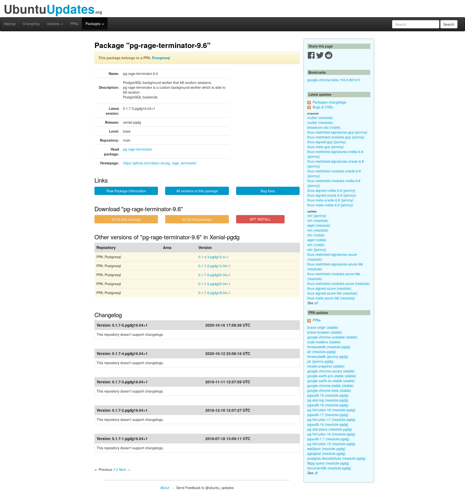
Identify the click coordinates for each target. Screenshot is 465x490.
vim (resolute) (317, 220)
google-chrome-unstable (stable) (332, 337)
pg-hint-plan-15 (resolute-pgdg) (331, 443)
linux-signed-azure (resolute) (329, 288)
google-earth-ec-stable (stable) (331, 380)
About (164, 487)
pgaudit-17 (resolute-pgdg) (328, 414)
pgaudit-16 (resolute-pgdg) (328, 424)
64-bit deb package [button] (197, 219)
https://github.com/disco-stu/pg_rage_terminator (160, 163)
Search (448, 24)
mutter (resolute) (320, 117)
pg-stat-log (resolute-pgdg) (328, 400)
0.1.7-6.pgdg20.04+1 (214, 274)
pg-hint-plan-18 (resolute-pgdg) (331, 409)
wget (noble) (316, 239)
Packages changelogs (329, 102)
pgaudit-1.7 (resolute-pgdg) (328, 438)
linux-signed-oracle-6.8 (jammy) (331, 195)
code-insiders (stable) (324, 341)
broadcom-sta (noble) (324, 127)
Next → (124, 469)
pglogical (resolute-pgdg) (326, 453)
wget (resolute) (318, 225)
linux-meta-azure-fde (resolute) (331, 298)
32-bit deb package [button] (126, 219)
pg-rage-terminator (137, 149)
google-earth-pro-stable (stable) (331, 375)
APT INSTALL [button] (260, 219)
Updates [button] (54, 23)
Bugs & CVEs (323, 106)
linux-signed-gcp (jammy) (326, 141)
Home (10, 23)
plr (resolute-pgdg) (321, 351)
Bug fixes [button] (268, 190)
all (316, 302)
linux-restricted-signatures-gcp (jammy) (337, 132)
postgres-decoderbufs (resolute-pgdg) (336, 458)
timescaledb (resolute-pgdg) (328, 346)
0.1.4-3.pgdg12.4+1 (213, 256)
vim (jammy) (316, 215)
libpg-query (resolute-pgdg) (328, 463)
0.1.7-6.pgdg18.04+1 (214, 292)
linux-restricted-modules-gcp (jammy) (335, 137)
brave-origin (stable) (322, 327)
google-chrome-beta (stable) (329, 390)
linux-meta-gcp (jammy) (325, 146)
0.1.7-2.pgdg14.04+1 (214, 265)
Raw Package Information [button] (126, 190)
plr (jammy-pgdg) (320, 361)
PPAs (74, 23)
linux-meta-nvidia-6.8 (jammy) (330, 204)
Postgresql (161, 57)
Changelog (31, 23)
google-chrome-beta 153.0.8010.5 (333, 79)
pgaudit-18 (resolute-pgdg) (328, 404)
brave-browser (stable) (324, 332)
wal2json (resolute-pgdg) (326, 448)
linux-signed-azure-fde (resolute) (332, 293)
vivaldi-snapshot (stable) (326, 366)
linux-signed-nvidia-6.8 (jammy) (331, 190)
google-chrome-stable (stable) (330, 385)
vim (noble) (316, 235)
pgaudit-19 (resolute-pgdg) (328, 395)
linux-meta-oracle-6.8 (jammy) (330, 200)
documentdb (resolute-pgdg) (329, 468)
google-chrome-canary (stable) (331, 371)
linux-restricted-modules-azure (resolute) (338, 283)
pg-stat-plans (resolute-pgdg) (329, 429)
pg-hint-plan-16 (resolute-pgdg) (331, 434)
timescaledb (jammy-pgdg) (327, 356)
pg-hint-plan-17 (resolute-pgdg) (331, 419)
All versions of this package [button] (197, 190)
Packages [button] (93, 23)
